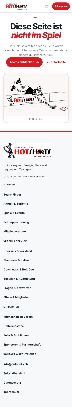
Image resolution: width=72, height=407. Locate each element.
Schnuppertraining (16, 222)
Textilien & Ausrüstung (19, 278)
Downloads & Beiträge (18, 269)
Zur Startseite (56, 62)
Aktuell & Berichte (15, 203)
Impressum (11, 392)
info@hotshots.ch (15, 364)
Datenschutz (12, 382)
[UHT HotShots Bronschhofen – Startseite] (16, 6)
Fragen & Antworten (17, 288)
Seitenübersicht (14, 373)
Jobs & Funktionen (16, 335)
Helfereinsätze (13, 326)
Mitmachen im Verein (18, 316)
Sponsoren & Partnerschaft (22, 344)
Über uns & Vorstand (17, 251)
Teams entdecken (24, 62)
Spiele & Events (14, 213)
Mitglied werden (14, 231)
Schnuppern (61, 6)
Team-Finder (12, 194)
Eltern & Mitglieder (16, 297)
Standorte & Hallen (16, 260)
